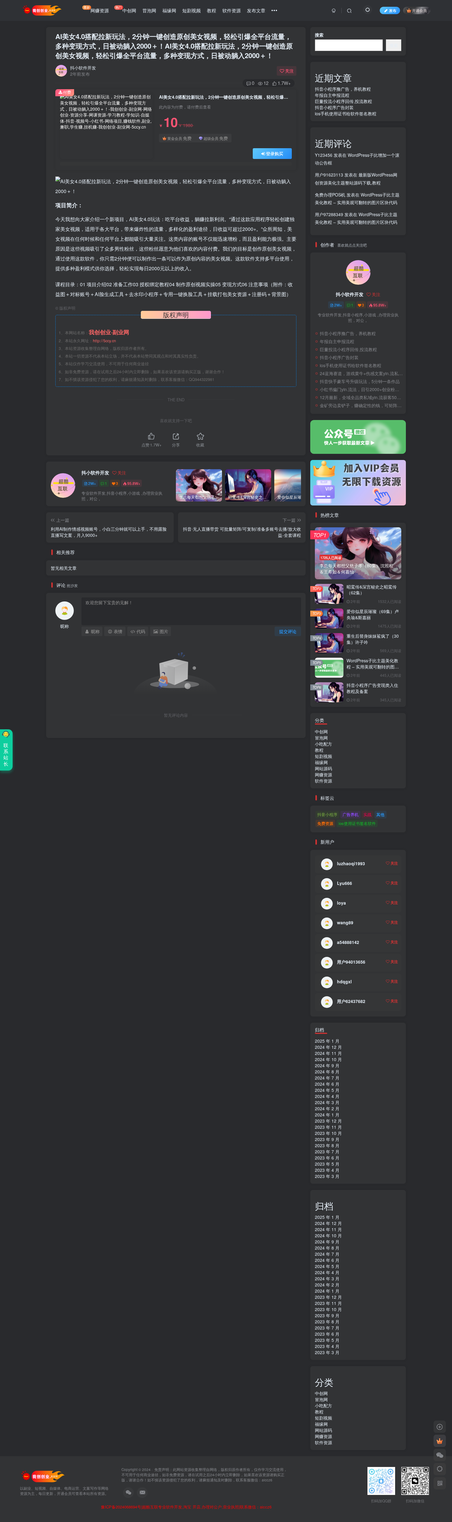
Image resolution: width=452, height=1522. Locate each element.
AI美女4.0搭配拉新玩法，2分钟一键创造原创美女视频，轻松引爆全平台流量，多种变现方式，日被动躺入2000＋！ (174, 45)
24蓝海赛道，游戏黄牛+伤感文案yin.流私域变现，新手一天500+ (361, 373)
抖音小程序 (327, 814)
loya (341, 903)
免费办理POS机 (330, 195)
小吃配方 (323, 744)
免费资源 (325, 823)
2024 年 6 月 (327, 1084)
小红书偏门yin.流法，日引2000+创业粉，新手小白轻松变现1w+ (361, 389)
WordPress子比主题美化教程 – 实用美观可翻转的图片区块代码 (373, 666)
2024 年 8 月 (327, 1071)
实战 (367, 814)
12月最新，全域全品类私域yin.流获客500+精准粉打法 (361, 397)
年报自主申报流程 (332, 95)
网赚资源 (96, 9)
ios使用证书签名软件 (357, 823)
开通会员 (419, 10)
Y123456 (323, 155)
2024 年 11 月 (328, 1053)
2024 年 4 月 (327, 1096)
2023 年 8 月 (327, 1145)
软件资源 (231, 10)
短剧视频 (191, 10)
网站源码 (323, 768)
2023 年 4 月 (327, 1170)
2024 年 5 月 (327, 1090)
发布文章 (256, 10)
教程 (211, 10)
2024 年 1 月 (327, 1115)
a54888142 (348, 942)
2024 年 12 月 (328, 1047)
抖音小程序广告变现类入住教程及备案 (372, 688)
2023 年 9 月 (327, 1139)
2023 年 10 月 (328, 1133)
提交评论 (287, 631)
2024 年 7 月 (327, 1078)
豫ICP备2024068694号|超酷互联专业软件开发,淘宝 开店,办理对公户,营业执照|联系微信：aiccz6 (186, 1507)
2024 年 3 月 (327, 1102)
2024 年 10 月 (328, 1059)
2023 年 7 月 (327, 1151)
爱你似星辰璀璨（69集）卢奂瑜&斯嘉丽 (373, 614)
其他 (380, 814)
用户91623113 (329, 175)
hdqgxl (344, 981)
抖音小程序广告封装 (334, 107)
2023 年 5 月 (327, 1164)
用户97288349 (329, 214)
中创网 (126, 9)
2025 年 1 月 (327, 1041)
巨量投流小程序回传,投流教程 (343, 101)
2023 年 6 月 (327, 1158)
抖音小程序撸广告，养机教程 (343, 89)
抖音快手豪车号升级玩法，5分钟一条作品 (360, 381)
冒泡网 (149, 10)
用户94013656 (351, 962)
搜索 (319, 35)
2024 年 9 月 (327, 1065)
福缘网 (169, 10)
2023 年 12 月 (328, 1121)
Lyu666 (344, 883)
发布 (392, 10)
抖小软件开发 (83, 68)
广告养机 (351, 814)
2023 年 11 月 (328, 1127)
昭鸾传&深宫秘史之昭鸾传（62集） (372, 590)
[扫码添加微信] (440, 1455)
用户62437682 (351, 1001)
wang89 (345, 922)
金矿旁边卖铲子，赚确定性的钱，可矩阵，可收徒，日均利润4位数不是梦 (361, 405)
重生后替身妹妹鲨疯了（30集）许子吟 (373, 639)
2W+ (92, 483)
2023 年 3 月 (327, 1176)
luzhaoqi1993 (351, 863)
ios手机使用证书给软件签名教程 (345, 113)
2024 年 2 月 (327, 1108)
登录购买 (274, 153)
